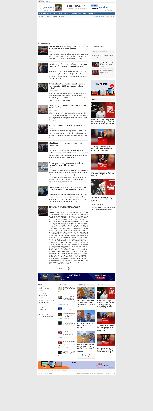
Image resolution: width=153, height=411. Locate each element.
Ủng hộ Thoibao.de (67, 308)
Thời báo (43, 373)
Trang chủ (42, 13)
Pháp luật (66, 13)
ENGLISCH (41, 16)
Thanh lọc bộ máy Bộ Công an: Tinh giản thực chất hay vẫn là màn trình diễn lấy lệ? (66, 324)
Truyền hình (81, 284)
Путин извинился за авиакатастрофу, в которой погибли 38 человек (66, 164)
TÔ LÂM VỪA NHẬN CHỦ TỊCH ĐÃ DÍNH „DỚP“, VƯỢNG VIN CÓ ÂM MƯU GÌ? (86, 303)
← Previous (61, 268)
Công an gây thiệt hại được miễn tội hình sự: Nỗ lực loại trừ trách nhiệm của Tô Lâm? (66, 353)
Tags (109, 51)
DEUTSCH (48, 16)
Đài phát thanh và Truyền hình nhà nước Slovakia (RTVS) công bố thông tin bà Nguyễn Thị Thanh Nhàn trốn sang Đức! (66, 299)
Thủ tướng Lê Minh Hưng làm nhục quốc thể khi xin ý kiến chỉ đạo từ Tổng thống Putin (102, 148)
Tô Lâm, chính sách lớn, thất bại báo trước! (67, 125)
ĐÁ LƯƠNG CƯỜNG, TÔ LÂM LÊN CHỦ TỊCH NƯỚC (85, 325)
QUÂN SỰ (64, 370)
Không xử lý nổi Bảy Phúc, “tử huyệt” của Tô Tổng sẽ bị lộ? (67, 107)
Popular (98, 51)
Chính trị (49, 13)
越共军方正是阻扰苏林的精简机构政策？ (65, 207)
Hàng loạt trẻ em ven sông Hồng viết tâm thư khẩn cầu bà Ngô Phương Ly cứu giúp (67, 333)
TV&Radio (73, 13)
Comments (104, 51)
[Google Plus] (90, 356)
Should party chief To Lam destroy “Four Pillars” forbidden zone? (65, 144)
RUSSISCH (54, 16)
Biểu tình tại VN (49, 7)
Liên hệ (79, 13)
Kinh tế (55, 13)
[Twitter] (86, 356)
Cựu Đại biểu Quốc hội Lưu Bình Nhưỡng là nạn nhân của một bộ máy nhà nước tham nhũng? (67, 86)
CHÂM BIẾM (94, 99)
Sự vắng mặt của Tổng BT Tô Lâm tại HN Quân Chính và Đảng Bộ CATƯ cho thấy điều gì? (68, 65)
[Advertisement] (76, 30)
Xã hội (60, 13)
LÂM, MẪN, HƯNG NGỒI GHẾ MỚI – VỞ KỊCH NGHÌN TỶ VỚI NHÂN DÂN (86, 346)
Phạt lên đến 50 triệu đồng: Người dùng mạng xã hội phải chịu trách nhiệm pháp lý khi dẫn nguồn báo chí (102, 122)
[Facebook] (83, 356)
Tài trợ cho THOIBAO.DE (89, 13)
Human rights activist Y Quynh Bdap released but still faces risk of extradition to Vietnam (67, 188)
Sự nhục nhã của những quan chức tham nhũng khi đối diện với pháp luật (102, 173)
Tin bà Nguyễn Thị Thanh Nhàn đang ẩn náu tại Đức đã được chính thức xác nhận (66, 289)
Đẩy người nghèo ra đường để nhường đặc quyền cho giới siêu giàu (69, 315)
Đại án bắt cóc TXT (105, 7)
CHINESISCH (61, 16)
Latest (94, 51)
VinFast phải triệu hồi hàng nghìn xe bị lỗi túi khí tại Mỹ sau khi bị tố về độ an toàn (68, 48)
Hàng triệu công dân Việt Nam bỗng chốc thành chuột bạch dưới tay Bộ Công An (102, 199)
